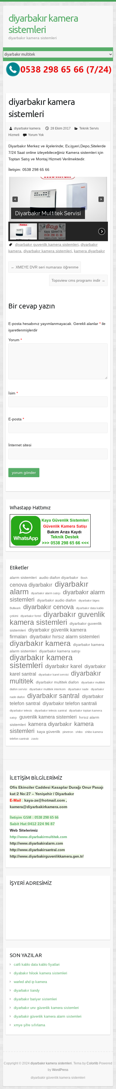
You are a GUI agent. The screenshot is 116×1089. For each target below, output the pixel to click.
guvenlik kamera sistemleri (48, 717)
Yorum (15, 340)
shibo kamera (94, 731)
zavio (34, 738)
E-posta (16, 419)
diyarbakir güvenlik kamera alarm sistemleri (47, 1016)
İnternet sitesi (19, 445)
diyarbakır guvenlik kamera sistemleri (47, 244)
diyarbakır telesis (21, 710)
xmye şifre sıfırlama (29, 1025)
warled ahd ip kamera (30, 982)
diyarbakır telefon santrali (70, 703)
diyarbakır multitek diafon (57, 682)
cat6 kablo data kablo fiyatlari (37, 964)
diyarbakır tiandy (27, 990)
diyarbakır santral (53, 695)
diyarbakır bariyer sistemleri (35, 999)
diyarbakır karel (63, 666)
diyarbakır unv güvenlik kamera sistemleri (46, 1008)
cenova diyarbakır (31, 585)
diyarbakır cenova (48, 606)
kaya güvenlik (48, 731)
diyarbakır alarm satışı (45, 593)
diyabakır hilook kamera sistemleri (40, 973)
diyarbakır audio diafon (56, 600)
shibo (79, 731)
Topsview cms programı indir (78, 280)
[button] (15, 199)
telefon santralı (19, 738)
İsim (13, 393)
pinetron (68, 731)
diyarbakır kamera (27, 128)
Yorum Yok (36, 135)
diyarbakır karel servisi (54, 674)
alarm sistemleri (23, 577)
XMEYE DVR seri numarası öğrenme (45, 267)
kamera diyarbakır (89, 251)
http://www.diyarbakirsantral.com (37, 850)
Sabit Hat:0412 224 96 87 (32, 824)
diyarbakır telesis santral (51, 710)
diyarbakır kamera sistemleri (43, 23)
